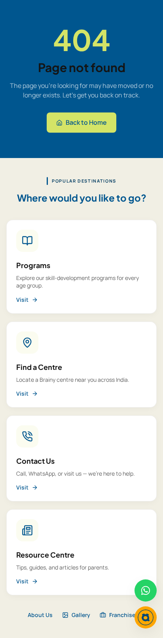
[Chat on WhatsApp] (146, 590)
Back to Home (86, 122)
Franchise (122, 615)
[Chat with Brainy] (146, 617)
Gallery (81, 615)
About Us (40, 615)
